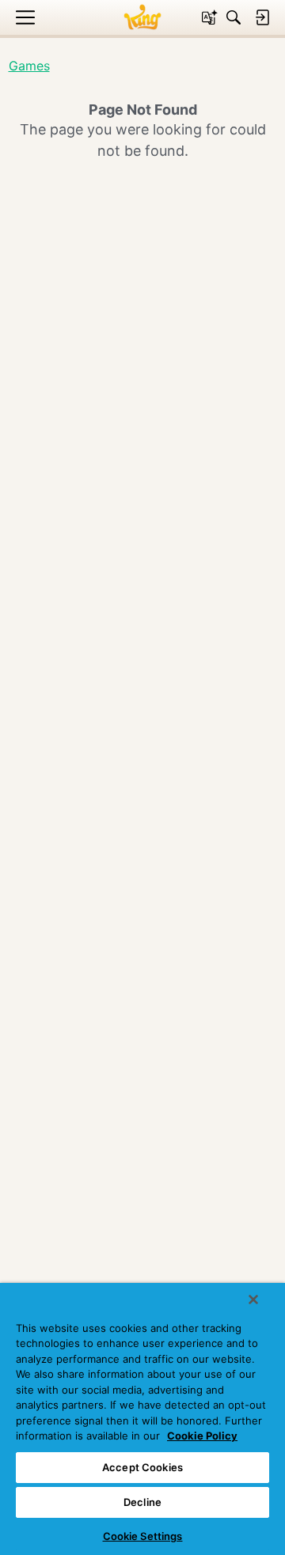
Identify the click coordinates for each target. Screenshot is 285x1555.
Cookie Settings (143, 1536)
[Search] (233, 17)
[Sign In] (262, 17)
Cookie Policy (202, 1435)
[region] (142, 1419)
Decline (143, 1502)
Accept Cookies (142, 1467)
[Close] (253, 1299)
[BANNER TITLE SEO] (143, 17)
